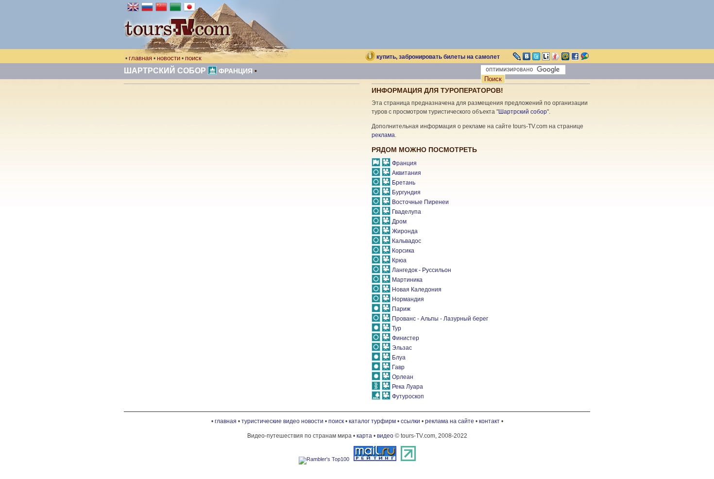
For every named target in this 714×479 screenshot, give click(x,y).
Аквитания (406, 173)
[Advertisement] (205, 167)
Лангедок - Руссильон (421, 270)
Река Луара (407, 386)
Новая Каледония (417, 289)
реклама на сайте (449, 421)
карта (364, 435)
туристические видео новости (282, 421)
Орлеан (402, 377)
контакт (489, 421)
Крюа (399, 260)
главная (140, 58)
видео (385, 435)
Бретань (403, 182)
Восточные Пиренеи (420, 202)
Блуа (399, 357)
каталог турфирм (372, 421)
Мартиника (407, 279)
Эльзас (402, 347)
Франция (236, 71)
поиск (193, 58)
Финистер (405, 338)
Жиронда (405, 231)
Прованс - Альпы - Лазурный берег (440, 318)
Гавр (398, 367)
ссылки (410, 421)
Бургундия (406, 192)
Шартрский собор (165, 71)
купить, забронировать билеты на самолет (438, 56)
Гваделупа (406, 211)
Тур (396, 328)
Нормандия (408, 299)
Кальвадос (406, 241)
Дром (399, 221)
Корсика (403, 250)
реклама (383, 135)
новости (168, 58)
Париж (401, 309)
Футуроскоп (408, 396)
